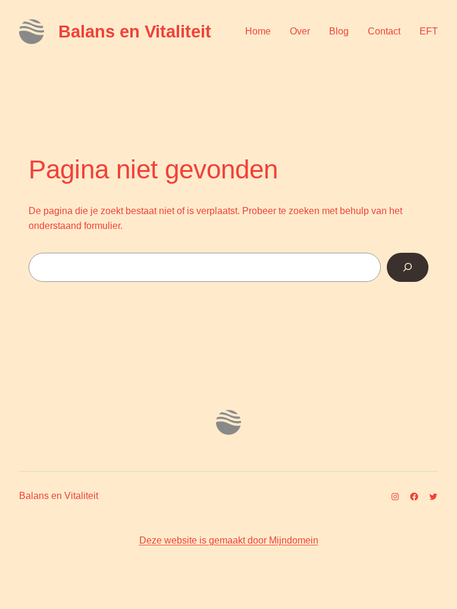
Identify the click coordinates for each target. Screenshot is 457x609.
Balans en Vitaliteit (134, 31)
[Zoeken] (407, 267)
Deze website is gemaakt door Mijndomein (228, 540)
